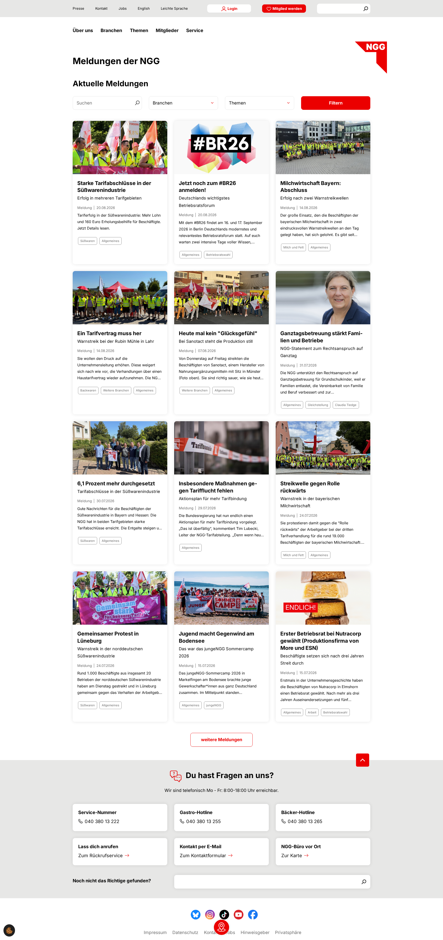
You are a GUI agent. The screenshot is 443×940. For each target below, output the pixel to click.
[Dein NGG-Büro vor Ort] (221, 927)
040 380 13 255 (203, 821)
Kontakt (101, 8)
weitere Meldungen (221, 739)
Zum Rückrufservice (100, 855)
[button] (84, 30)
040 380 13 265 (305, 821)
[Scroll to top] (362, 760)
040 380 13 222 (102, 821)
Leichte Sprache (174, 8)
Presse (78, 8)
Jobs (123, 8)
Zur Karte (291, 855)
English (144, 8)
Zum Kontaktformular (203, 855)
